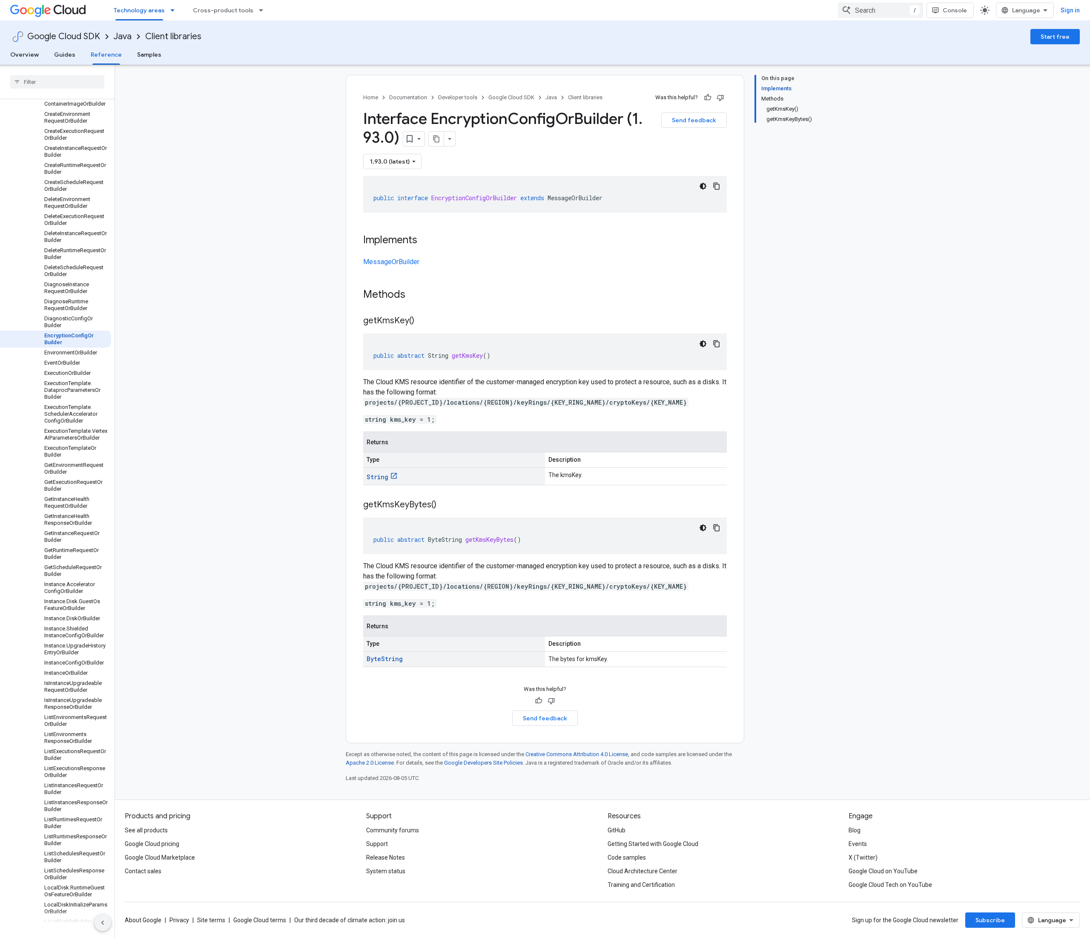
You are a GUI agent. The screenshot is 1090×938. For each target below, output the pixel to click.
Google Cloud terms (259, 920)
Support (377, 843)
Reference (106, 54)
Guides (64, 54)
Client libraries (173, 36)
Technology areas (139, 10)
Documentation (408, 97)
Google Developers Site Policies (483, 763)
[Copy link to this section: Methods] (416, 295)
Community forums (392, 830)
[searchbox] (57, 82)
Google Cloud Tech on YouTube (890, 884)
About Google (143, 920)
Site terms (211, 920)
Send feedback (694, 120)
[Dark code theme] (703, 186)
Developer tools (457, 97)
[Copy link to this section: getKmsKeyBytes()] (444, 505)
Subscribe (990, 920)
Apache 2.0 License (370, 763)
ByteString (385, 659)
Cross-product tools (223, 10)
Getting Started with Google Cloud (653, 843)
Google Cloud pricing (152, 843)
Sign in (1070, 10)
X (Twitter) (863, 857)
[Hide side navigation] (102, 922)
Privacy (179, 920)
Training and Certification (641, 884)
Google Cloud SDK (63, 36)
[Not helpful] (720, 97)
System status (385, 871)
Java (123, 36)
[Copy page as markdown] (436, 139)
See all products (146, 830)
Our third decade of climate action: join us (349, 920)
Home (370, 97)
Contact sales (143, 871)
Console (955, 10)
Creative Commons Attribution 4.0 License (576, 754)
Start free (1055, 36)
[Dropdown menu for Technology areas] (175, 10)
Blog (855, 830)
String (377, 477)
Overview (24, 54)
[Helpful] (707, 97)
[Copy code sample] (716, 186)
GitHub (616, 830)
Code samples (627, 857)
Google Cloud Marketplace (160, 857)
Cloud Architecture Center (642, 871)
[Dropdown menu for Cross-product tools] (263, 10)
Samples (149, 54)
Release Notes (385, 857)
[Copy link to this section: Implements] (425, 241)
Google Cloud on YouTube (883, 871)
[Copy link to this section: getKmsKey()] (422, 321)
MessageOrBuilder (391, 262)
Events (858, 843)
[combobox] (880, 10)
